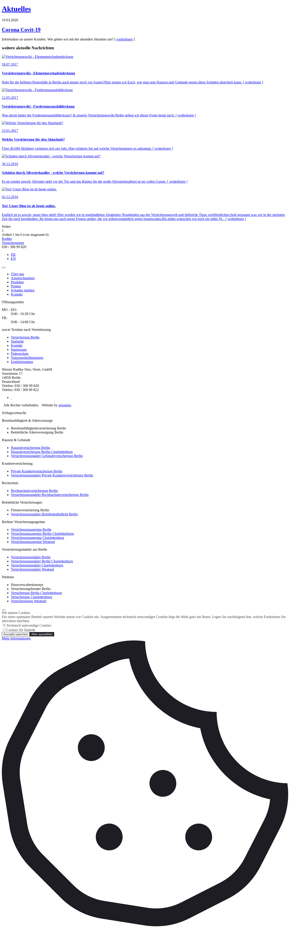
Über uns (17, 274)
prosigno (64, 405)
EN (13, 259)
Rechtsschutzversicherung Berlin (34, 491)
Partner (16, 286)
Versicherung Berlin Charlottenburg (36, 593)
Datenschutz (20, 353)
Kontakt (16, 294)
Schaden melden (22, 290)
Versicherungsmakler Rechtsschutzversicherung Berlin (50, 495)
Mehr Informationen (16, 638)
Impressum (19, 349)
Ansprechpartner (23, 278)
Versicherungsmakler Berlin (31, 557)
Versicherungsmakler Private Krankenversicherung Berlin (52, 475)
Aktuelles (16, 9)
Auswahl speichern (15, 634)
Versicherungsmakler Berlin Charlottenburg (42, 561)
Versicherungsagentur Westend (33, 542)
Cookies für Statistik (20, 630)
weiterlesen (124, 39)
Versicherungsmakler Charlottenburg (37, 565)
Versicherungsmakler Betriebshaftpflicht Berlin (44, 514)
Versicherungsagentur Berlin (31, 529)
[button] (3, 267)
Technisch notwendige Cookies (28, 625)
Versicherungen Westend (28, 601)
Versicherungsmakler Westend (32, 569)
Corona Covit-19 (21, 30)
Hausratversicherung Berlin (30, 448)
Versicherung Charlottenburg (31, 597)
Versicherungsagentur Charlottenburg (37, 538)
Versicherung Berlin (25, 337)
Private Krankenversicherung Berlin (36, 471)
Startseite (17, 341)
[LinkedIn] (11, 397)
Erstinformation (22, 362)
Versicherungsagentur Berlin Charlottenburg (42, 534)
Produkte (17, 282)
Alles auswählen (42, 634)
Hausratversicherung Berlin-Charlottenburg (42, 452)
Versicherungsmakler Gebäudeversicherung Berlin (47, 456)
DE (13, 254)
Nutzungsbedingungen (27, 358)
